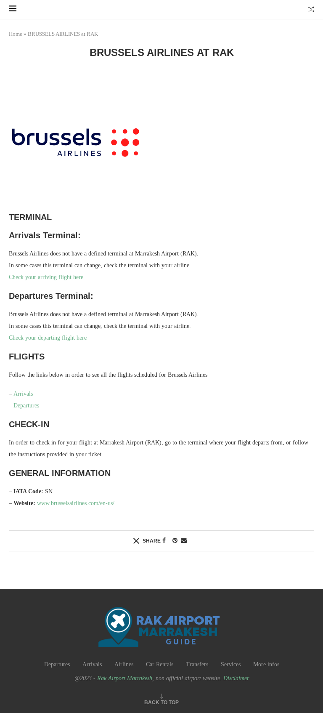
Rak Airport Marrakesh (124, 678)
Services (231, 664)
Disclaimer (236, 678)
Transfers (197, 664)
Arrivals (23, 394)
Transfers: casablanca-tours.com (152, 16)
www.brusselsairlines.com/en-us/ (75, 503)
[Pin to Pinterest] (174, 540)
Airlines (123, 664)
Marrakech (70, 16)
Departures (26, 405)
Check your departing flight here (48, 338)
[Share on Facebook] (164, 540)
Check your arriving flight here (46, 277)
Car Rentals (159, 664)
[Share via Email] (184, 540)
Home (15, 34)
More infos (266, 664)
